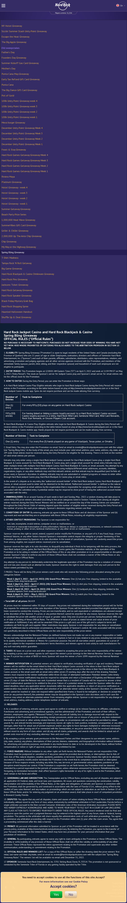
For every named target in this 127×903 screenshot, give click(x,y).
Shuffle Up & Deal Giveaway (16, 317)
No (71, 894)
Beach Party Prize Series (14, 214)
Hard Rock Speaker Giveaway (16, 295)
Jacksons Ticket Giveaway (15, 284)
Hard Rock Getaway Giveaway (17, 290)
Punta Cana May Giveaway (15, 73)
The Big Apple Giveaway (14, 42)
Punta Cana (7, 84)
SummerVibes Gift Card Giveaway (19, 225)
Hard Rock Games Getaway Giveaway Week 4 (25, 154)
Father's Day (8, 52)
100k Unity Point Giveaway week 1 (19, 117)
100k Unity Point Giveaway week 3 (19, 106)
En (121, 5)
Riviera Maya (8, 176)
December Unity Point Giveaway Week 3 (22, 133)
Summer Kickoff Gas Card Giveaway (20, 63)
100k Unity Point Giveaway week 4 (19, 100)
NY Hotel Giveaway (12, 25)
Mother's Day (8, 68)
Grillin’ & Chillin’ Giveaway (15, 230)
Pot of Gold (8, 95)
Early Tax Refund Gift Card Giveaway (21, 79)
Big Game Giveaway (12, 268)
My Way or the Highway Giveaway (19, 246)
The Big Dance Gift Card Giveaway (19, 90)
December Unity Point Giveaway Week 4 (22, 127)
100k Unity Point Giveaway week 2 (19, 111)
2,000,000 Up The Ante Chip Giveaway (22, 236)
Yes (56, 894)
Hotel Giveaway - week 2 (14, 198)
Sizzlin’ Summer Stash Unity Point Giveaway (24, 31)
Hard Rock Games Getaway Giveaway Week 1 (25, 171)
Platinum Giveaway (12, 182)
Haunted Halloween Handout (17, 311)
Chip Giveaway (9, 241)
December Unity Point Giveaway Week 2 (22, 138)
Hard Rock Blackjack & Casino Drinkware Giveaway (28, 273)
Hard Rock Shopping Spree (15, 306)
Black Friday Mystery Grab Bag (17, 300)
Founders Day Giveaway (14, 57)
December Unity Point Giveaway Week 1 (22, 144)
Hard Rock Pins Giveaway (15, 279)
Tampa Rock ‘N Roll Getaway (17, 263)
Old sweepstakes (10, 47)
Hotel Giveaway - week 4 (14, 187)
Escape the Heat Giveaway (15, 36)
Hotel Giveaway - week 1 (14, 203)
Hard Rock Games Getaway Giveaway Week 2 (25, 165)
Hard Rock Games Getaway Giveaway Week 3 (25, 160)
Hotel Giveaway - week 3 (14, 192)
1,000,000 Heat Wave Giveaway (18, 219)
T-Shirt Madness (10, 257)
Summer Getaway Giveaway (16, 209)
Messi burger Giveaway (13, 122)
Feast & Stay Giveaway (14, 149)
